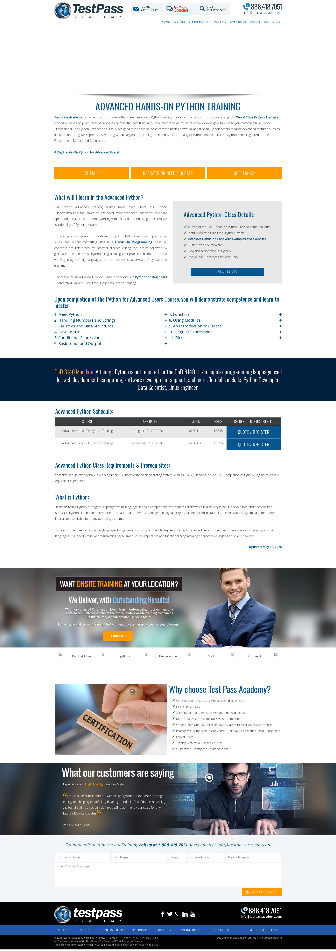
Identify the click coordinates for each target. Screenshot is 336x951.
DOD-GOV (165, 930)
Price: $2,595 (227, 271)
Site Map (111, 937)
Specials (64, 930)
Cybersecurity (199, 21)
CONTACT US (222, 930)
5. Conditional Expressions (110, 338)
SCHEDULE (92, 173)
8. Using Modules (225, 320)
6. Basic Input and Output (110, 343)
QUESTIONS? (244, 173)
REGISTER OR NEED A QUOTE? (168, 173)
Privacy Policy (129, 937)
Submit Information (263, 892)
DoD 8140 (219, 21)
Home (166, 21)
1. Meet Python (110, 314)
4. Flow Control (110, 332)
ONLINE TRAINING (193, 930)
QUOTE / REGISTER (254, 432)
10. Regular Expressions (225, 332)
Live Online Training (245, 21)
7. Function (225, 314)
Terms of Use (150, 937)
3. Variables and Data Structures (110, 326)
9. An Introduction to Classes (225, 326)
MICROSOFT (141, 930)
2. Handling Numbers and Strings (110, 320)
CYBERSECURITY (113, 930)
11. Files (225, 338)
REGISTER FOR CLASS (263, 930)
